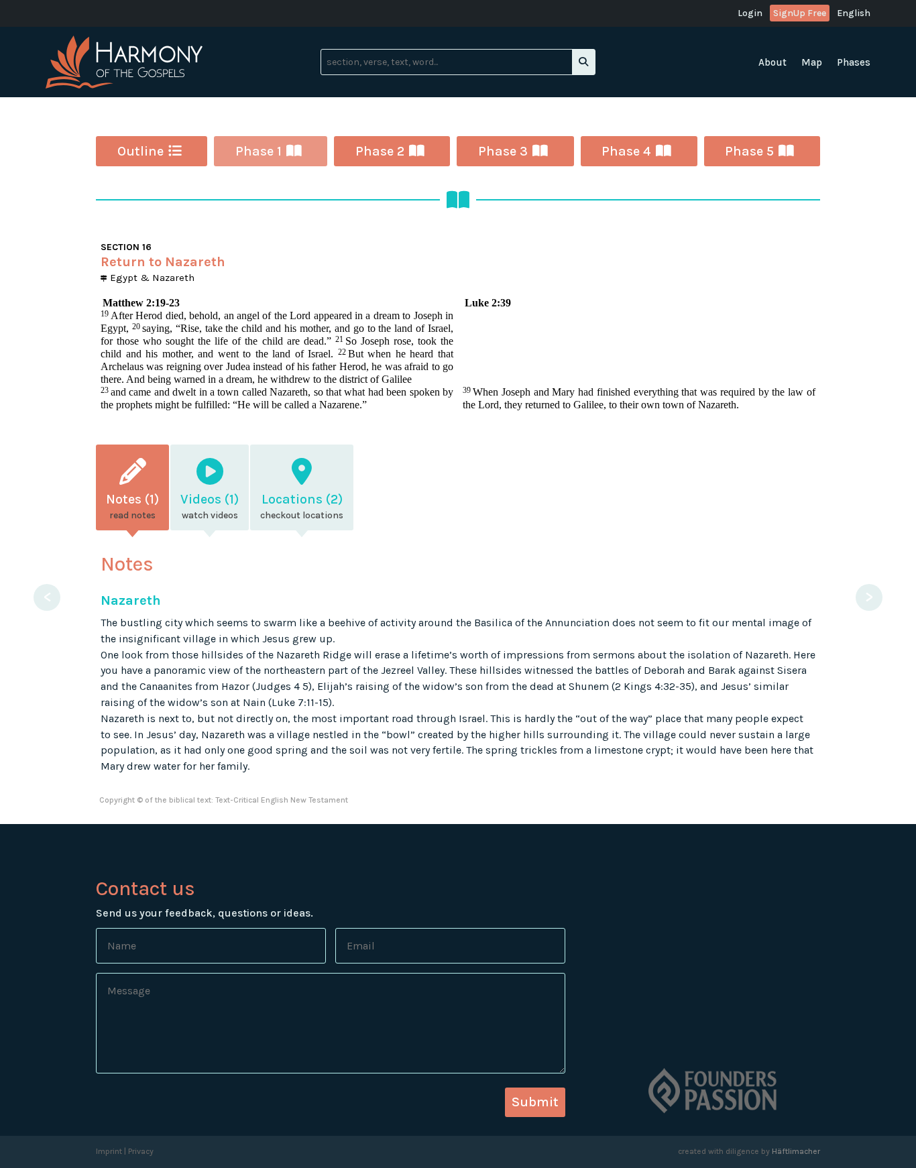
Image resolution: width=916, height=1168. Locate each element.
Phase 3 (503, 151)
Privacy (141, 1151)
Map (811, 63)
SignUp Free (799, 13)
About (772, 63)
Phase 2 (379, 151)
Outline (140, 151)
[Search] (583, 62)
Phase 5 (749, 151)
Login (750, 14)
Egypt (122, 278)
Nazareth (173, 278)
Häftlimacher (796, 1151)
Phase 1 (258, 151)
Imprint (109, 1151)
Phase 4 (626, 151)
